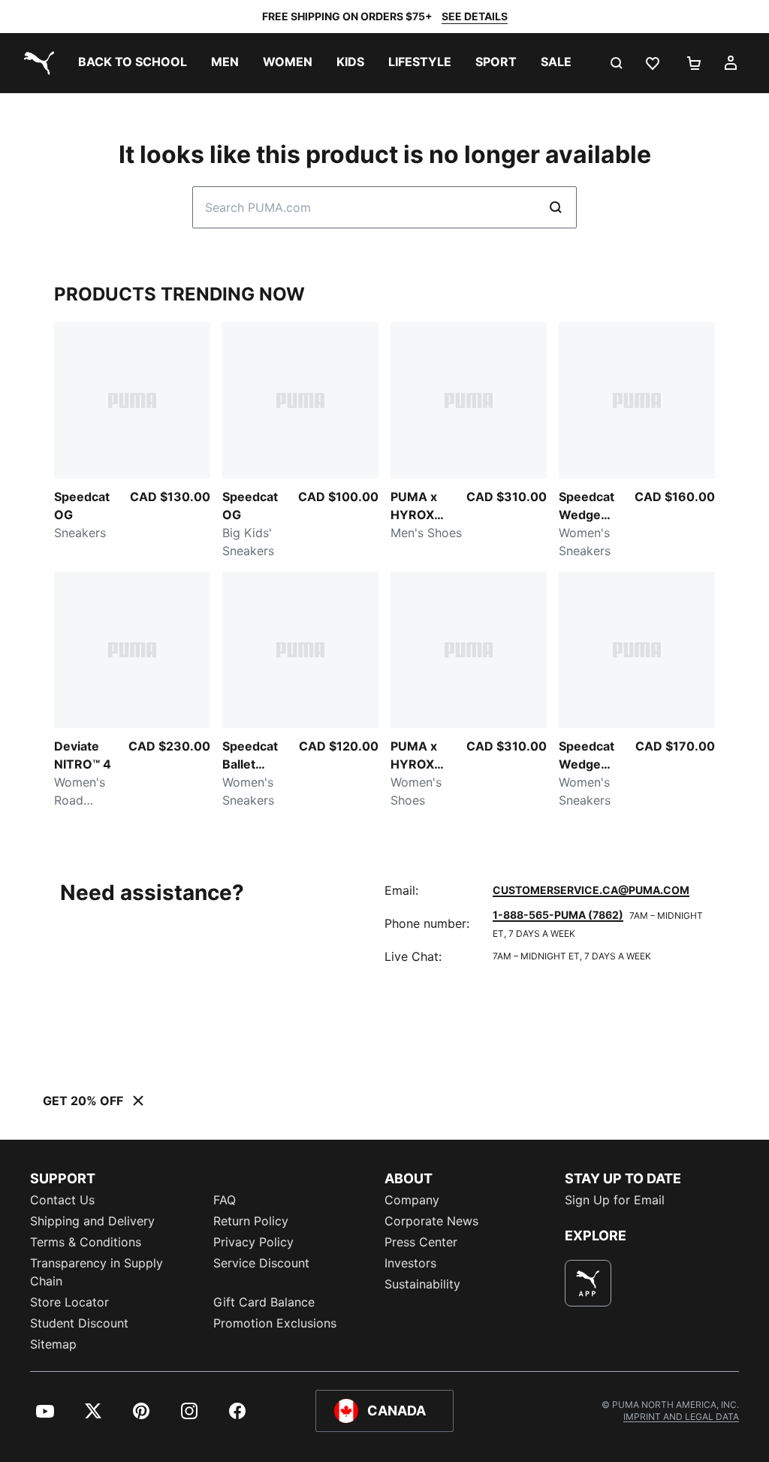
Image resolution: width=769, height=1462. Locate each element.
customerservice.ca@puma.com (591, 890)
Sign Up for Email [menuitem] (615, 1199)
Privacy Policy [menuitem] (253, 1241)
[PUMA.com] (36, 63)
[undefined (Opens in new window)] (588, 1283)
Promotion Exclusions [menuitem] (274, 1323)
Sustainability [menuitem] (422, 1283)
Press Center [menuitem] (420, 1241)
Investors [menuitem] (410, 1262)
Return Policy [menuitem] (250, 1220)
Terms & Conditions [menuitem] (85, 1241)
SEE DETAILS (475, 16)
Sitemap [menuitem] (53, 1344)
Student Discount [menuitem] (79, 1323)
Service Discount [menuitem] (261, 1262)
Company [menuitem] (411, 1199)
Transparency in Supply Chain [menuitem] (96, 1271)
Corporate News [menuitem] (431, 1220)
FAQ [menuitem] (224, 1199)
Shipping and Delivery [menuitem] (92, 1220)
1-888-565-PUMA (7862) (558, 914)
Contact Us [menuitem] (62, 1199)
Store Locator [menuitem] (69, 1301)
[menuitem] (132, 63)
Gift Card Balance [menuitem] (264, 1301)
